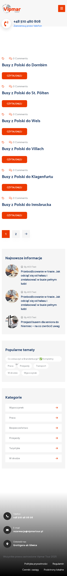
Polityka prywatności (35, 563)
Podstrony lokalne (54, 569)
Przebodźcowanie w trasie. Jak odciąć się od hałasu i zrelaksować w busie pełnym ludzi (40, 277)
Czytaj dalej (14, 75)
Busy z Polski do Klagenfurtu (27, 177)
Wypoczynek (30, 373)
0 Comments (20, 58)
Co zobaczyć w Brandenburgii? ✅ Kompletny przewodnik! (30, 360)
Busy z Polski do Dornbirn (24, 65)
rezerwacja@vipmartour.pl (28, 531)
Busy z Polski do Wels (21, 121)
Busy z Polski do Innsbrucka (26, 205)
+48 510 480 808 (27, 22)
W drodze (12, 373)
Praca (10, 366)
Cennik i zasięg (30, 569)
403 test (31, 267)
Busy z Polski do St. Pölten (25, 93)
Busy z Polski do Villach (23, 149)
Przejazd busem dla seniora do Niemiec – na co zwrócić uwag (40, 324)
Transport (41, 366)
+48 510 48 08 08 (23, 517)
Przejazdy (24, 366)
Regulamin (58, 563)
